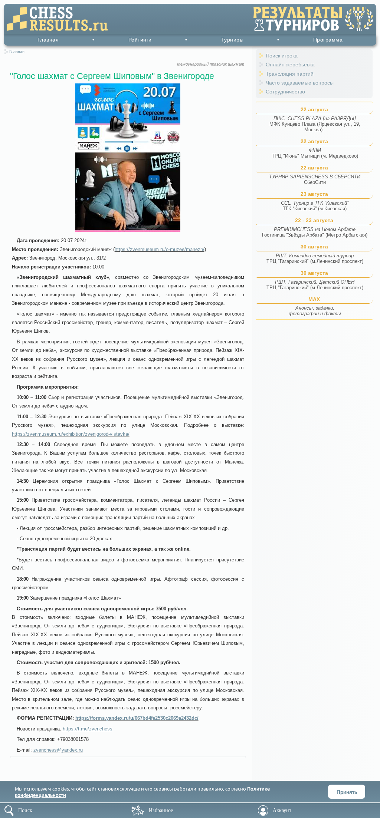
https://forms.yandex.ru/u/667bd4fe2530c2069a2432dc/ (137, 718)
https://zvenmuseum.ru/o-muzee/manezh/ (159, 249)
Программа (328, 40)
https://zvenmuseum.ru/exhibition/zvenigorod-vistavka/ (71, 434)
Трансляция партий (290, 74)
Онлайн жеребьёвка (290, 64)
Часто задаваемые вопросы (300, 83)
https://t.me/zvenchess (87, 729)
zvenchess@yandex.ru (58, 750)
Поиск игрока (282, 56)
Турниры (232, 40)
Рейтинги (140, 40)
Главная (48, 40)
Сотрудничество (285, 92)
